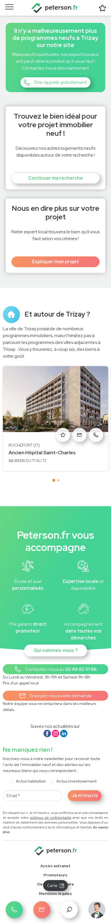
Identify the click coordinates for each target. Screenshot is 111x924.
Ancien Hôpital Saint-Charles (42, 452)
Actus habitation (31, 781)
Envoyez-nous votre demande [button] (61, 696)
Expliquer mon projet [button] (55, 262)
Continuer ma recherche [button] (55, 178)
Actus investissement (76, 781)
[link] (55, 875)
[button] (55, 82)
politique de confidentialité (50, 818)
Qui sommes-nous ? (56, 650)
